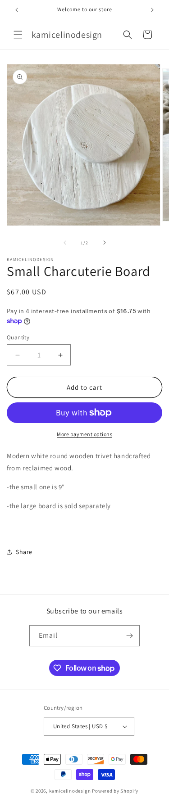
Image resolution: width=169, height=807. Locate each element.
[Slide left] (65, 242)
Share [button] (24, 552)
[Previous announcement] (17, 10)
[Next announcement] (152, 10)
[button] (18, 35)
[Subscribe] (129, 635)
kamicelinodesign (70, 791)
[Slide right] (104, 242)
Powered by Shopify (115, 791)
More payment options (84, 434)
